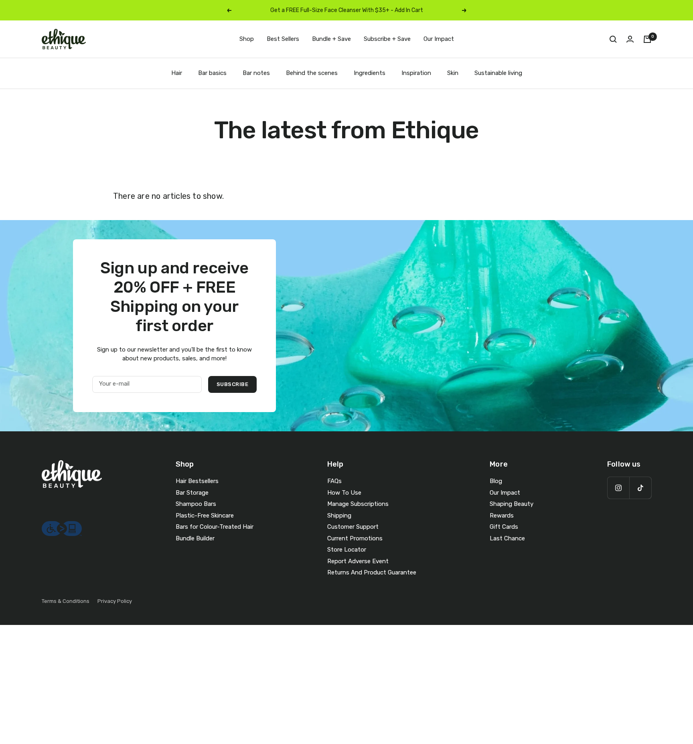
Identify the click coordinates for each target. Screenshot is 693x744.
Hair (176, 73)
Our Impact (439, 38)
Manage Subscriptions (358, 503)
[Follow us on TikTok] (640, 488)
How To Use (344, 492)
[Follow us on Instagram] (618, 488)
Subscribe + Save (387, 38)
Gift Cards (504, 526)
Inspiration (416, 73)
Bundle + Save (331, 38)
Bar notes (256, 73)
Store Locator (346, 549)
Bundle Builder (195, 538)
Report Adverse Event (358, 561)
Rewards (502, 515)
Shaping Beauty (511, 503)
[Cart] (647, 39)
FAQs (334, 481)
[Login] (630, 39)
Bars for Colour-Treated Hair (214, 526)
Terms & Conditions (65, 601)
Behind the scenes (312, 73)
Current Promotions (355, 538)
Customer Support (353, 526)
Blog (496, 481)
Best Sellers (283, 38)
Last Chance (507, 538)
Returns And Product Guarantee (371, 572)
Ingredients (369, 73)
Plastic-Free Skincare (205, 515)
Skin (452, 73)
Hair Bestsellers (197, 481)
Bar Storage (192, 492)
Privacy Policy (114, 601)
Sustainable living (498, 73)
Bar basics (212, 73)
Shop (246, 38)
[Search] (613, 39)
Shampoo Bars (196, 503)
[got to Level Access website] (62, 525)
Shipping (339, 515)
